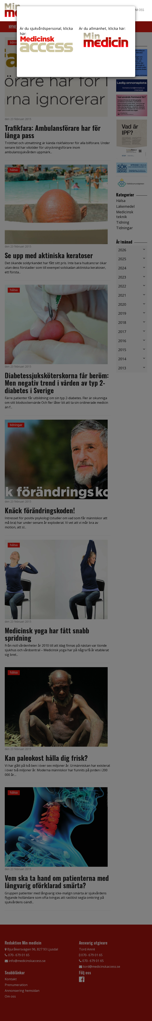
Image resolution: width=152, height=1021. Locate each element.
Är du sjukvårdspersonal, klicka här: (46, 31)
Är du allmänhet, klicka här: (102, 28)
